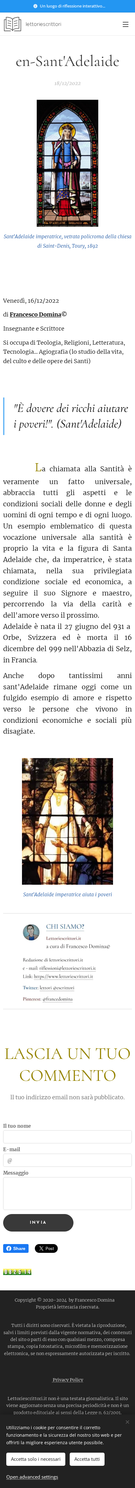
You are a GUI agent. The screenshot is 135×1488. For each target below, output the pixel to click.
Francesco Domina (35, 314)
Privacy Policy (67, 1380)
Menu (125, 24)
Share (19, 1248)
